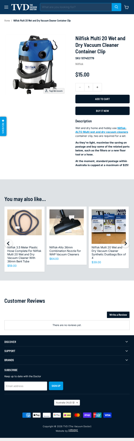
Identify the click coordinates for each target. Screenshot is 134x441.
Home (7, 20)
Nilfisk (79, 64)
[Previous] (8, 243)
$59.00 (12, 265)
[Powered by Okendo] (20, 316)
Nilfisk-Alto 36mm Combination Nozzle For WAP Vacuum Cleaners (65, 251)
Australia (65, 402)
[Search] (116, 7)
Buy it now (102, 110)
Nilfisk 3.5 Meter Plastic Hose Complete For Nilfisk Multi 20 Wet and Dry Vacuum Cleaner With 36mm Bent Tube (24, 254)
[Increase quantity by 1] (97, 87)
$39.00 (96, 262)
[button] (3, 126)
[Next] (125, 243)
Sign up (56, 385)
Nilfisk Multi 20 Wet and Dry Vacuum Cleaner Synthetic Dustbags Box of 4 (109, 253)
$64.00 (54, 258)
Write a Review (118, 314)
